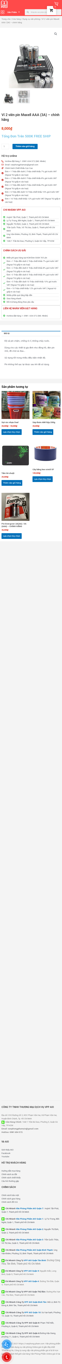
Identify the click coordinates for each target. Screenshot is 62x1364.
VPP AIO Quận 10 (32, 1312)
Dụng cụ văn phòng (31, 19)
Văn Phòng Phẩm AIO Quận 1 (29, 1219)
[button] (55, 34)
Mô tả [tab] (6, 333)
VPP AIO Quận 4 (31, 1281)
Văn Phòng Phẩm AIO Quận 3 (29, 1239)
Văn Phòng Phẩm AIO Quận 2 (29, 1229)
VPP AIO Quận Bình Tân (35, 1302)
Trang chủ (6, 19)
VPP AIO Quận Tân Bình (35, 1260)
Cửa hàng (16, 19)
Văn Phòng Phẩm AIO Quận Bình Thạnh (34, 1250)
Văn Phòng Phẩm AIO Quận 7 (29, 1208)
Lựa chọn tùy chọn (11, 432)
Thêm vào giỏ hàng (25, 146)
